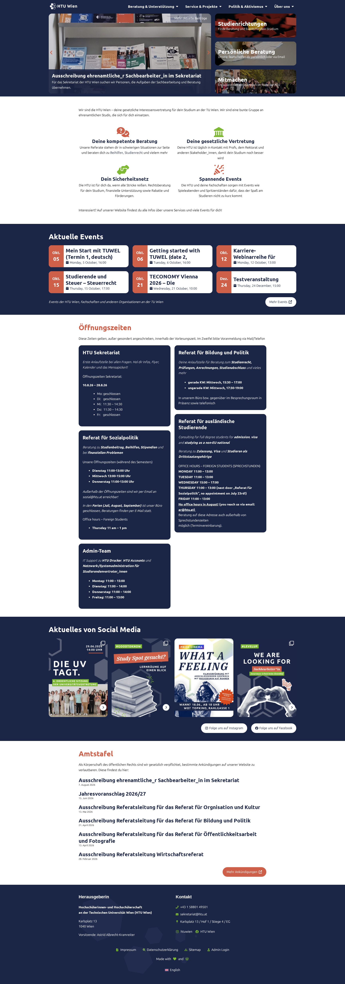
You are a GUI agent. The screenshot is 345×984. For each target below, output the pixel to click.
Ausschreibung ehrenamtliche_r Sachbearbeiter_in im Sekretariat (159, 780)
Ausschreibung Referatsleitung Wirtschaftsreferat (141, 854)
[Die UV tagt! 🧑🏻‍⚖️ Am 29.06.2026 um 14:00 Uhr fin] (78, 677)
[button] (51, 52)
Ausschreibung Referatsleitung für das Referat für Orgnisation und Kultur (169, 807)
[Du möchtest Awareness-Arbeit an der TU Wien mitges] (266, 677)
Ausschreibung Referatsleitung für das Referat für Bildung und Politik (165, 820)
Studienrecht (134, 153)
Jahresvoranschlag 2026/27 (112, 793)
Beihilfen (116, 153)
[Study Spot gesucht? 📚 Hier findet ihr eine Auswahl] (141, 677)
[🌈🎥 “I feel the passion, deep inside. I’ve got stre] (203, 677)
